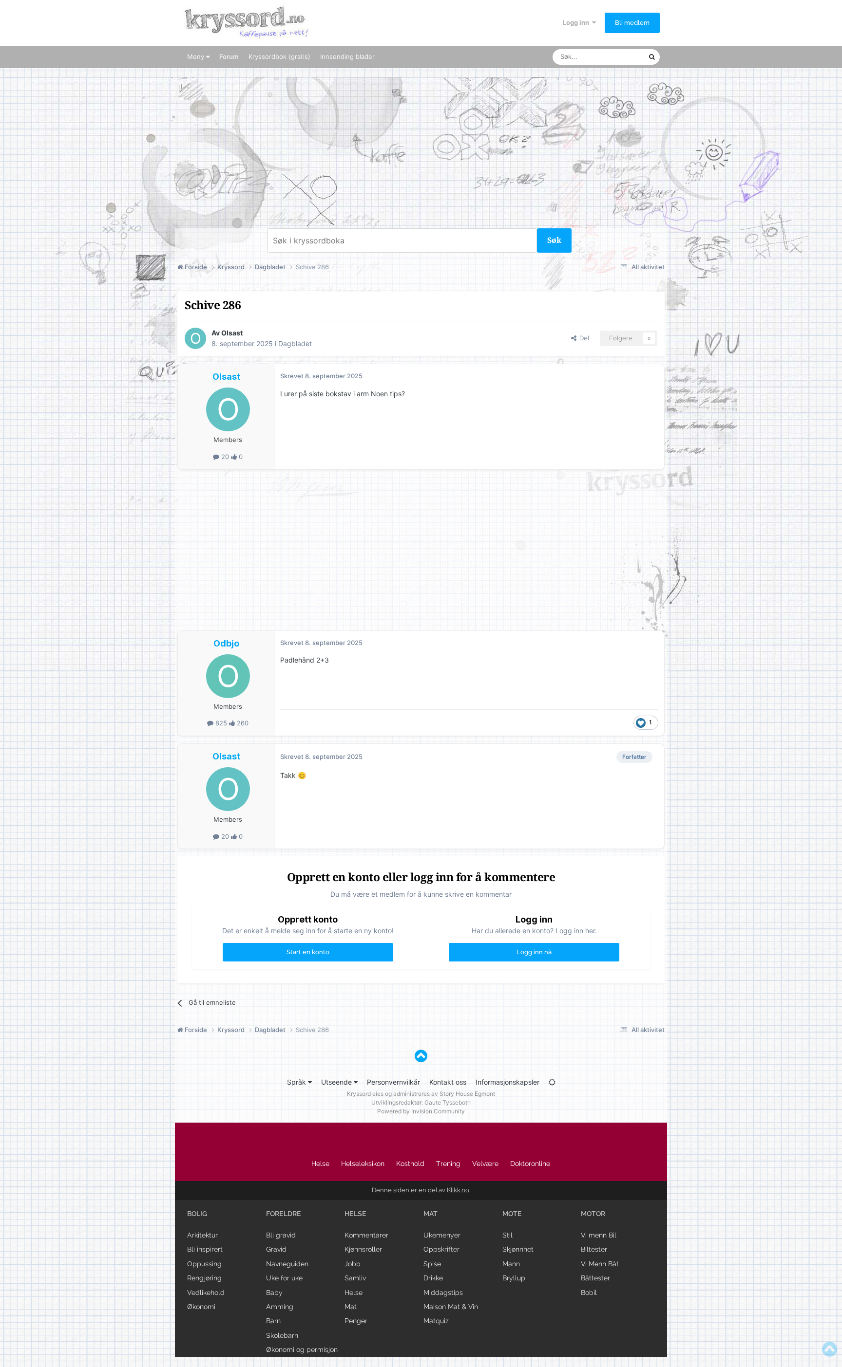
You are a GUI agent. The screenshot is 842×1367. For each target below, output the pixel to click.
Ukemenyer (441, 1235)
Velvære (485, 1163)
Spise (432, 1264)
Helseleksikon (362, 1163)
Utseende (337, 1082)
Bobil (589, 1292)
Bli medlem (632, 22)
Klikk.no (458, 1190)
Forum (229, 56)
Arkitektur (202, 1235)
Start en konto (308, 952)
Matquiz (436, 1321)
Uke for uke (284, 1278)
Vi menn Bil (598, 1235)
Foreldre (283, 1214)
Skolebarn (282, 1335)
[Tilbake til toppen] (421, 1056)
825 (221, 723)
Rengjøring (204, 1278)
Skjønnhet (518, 1249)
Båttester (595, 1278)
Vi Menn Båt (600, 1264)
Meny (196, 56)
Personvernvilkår (393, 1082)
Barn (273, 1321)
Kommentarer (366, 1235)
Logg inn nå (534, 952)
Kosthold (410, 1163)
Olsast (232, 333)
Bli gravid (281, 1235)
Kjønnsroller (363, 1249)
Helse (320, 1163)
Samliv (355, 1278)
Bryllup (513, 1278)
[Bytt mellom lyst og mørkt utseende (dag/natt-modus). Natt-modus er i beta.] (552, 1082)
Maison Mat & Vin (450, 1307)
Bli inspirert (205, 1249)
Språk (297, 1082)
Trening (448, 1163)
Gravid (276, 1249)
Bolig (197, 1214)
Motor (593, 1214)
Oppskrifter (441, 1249)
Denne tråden (615, 56)
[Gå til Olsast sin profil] (195, 338)
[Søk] (652, 57)
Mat (350, 1307)
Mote (512, 1214)
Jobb (352, 1264)
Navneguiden (287, 1264)
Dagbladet (295, 343)
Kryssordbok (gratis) (279, 56)
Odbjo (226, 643)
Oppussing (204, 1264)
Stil (507, 1235)
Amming (279, 1307)
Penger (355, 1321)
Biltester (594, 1249)
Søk (554, 240)
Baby (274, 1292)
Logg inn (577, 22)
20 (225, 457)
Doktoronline (530, 1163)
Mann (511, 1264)
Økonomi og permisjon (302, 1349)
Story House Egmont (467, 1093)
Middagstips (443, 1292)
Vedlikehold (206, 1292)
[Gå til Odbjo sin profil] (228, 676)
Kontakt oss (447, 1082)
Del (582, 338)
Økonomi (201, 1307)
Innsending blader (347, 56)
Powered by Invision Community (421, 1111)
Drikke (433, 1278)
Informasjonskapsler (507, 1082)
